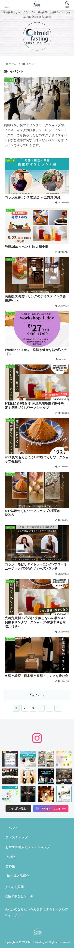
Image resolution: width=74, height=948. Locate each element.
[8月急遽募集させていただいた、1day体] (10, 759)
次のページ (37, 695)
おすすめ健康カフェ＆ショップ (28, 847)
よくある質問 (14, 887)
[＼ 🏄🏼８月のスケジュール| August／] (64, 759)
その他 (10, 856)
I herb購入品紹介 (17, 875)
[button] (66, 562)
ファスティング (17, 837)
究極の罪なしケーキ (19, 896)
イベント (12, 827)
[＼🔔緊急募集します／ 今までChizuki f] (10, 776)
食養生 (10, 866)
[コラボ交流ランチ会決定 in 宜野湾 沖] (28, 759)
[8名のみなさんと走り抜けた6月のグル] (28, 794)
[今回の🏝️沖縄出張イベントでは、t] (46, 776)
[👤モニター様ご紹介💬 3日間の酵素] (28, 776)
